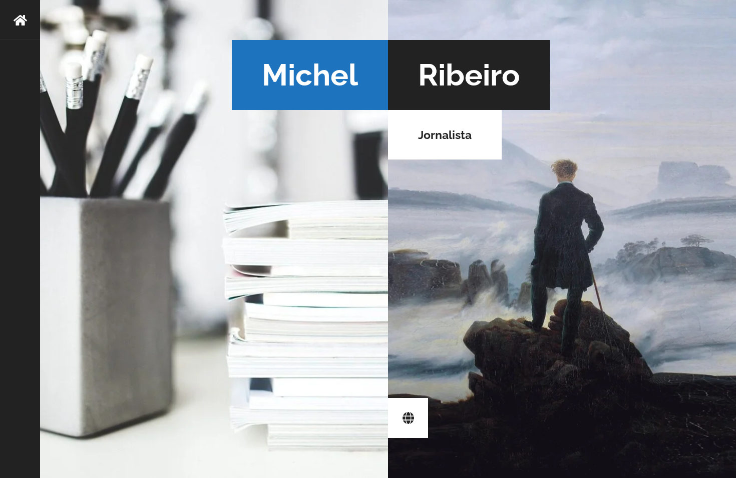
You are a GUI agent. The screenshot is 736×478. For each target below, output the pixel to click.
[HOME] (20, 239)
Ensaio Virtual (408, 418)
